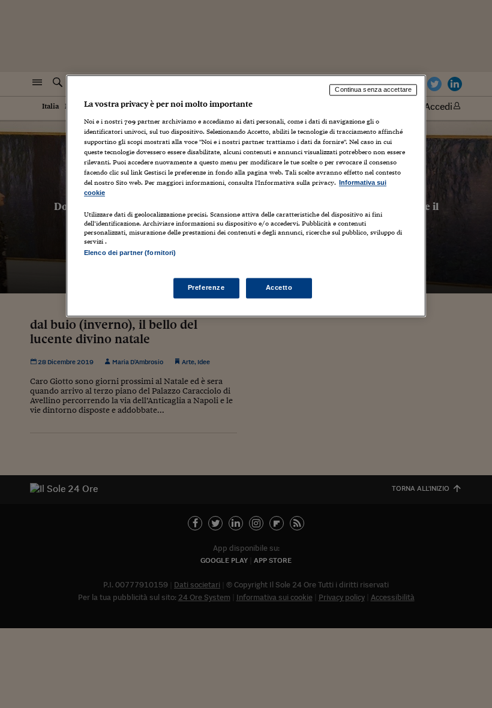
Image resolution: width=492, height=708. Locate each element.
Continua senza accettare (373, 89)
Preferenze (206, 288)
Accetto (279, 288)
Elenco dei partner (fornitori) (130, 253)
